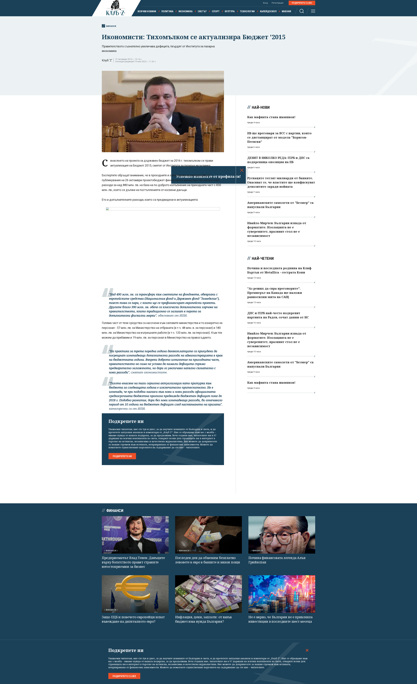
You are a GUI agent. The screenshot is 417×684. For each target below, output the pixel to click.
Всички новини (147, 11)
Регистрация (277, 3)
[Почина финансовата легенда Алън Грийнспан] (281, 535)
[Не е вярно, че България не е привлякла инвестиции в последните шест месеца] (281, 594)
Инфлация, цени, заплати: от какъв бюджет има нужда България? (203, 619)
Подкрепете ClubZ (302, 3)
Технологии (247, 11)
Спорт (216, 11)
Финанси (111, 26)
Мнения (286, 11)
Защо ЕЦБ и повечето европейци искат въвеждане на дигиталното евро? (133, 619)
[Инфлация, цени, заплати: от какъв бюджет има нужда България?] (208, 594)
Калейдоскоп (268, 11)
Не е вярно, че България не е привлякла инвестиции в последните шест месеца (280, 619)
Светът (202, 11)
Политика (167, 11)
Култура (230, 11)
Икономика (186, 11)
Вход (265, 3)
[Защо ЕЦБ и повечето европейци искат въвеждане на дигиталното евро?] (135, 594)
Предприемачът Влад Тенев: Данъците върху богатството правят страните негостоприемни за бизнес (133, 562)
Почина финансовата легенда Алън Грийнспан (277, 560)
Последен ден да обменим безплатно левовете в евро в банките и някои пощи (207, 560)
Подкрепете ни (122, 456)
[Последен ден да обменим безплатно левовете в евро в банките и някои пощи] (208, 535)
